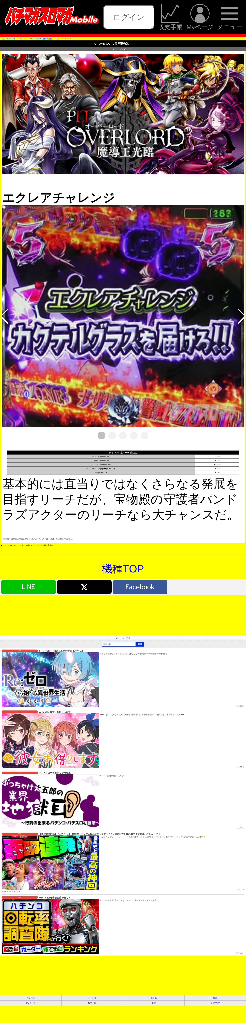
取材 (154, 1003)
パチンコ (92, 998)
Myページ (199, 27)
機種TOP (123, 569)
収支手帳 (170, 27)
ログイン (128, 17)
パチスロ (31, 998)
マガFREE (215, 1003)
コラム (154, 998)
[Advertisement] (85, 615)
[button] (4, 316)
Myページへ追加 (123, 638)
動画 (215, 998)
